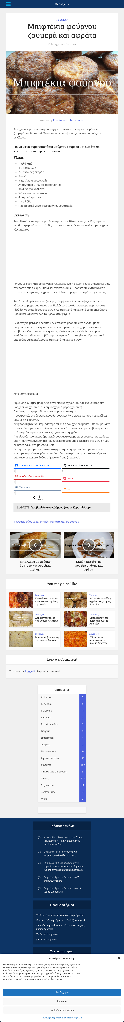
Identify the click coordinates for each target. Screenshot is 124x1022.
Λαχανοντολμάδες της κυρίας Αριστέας (46, 619)
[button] (119, 958)
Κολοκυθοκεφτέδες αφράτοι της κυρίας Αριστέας (100, 601)
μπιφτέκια (58, 521)
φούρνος (73, 521)
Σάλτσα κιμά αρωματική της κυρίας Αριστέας (98, 640)
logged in (30, 671)
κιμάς (45, 521)
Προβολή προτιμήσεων (62, 1010)
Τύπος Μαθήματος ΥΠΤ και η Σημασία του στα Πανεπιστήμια (63, 841)
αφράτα (20, 521)
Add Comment (69, 44)
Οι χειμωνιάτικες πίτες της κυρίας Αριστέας (98, 620)
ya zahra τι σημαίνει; (47, 939)
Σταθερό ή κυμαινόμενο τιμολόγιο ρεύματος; (60, 915)
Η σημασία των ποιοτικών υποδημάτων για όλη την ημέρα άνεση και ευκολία (63, 866)
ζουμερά (33, 521)
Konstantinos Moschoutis (68, 120)
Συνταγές (62, 20)
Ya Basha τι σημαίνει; (47, 934)
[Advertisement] (62, 259)
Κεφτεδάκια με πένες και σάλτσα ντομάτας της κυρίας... (46, 601)
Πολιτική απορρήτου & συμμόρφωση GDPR (62, 1017)
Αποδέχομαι (62, 992)
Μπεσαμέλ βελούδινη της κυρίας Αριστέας (47, 639)
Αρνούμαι (62, 1001)
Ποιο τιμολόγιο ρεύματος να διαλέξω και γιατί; (60, 920)
